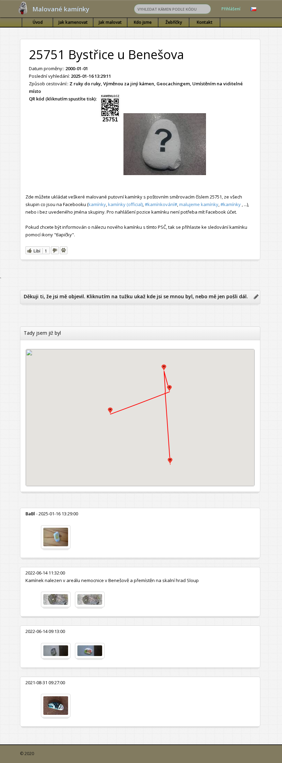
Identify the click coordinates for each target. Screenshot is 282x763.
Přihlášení (230, 9)
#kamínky (230, 204)
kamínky (97, 204)
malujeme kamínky (198, 204)
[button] (170, 461)
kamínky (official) (125, 204)
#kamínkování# (161, 204)
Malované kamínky (60, 9)
